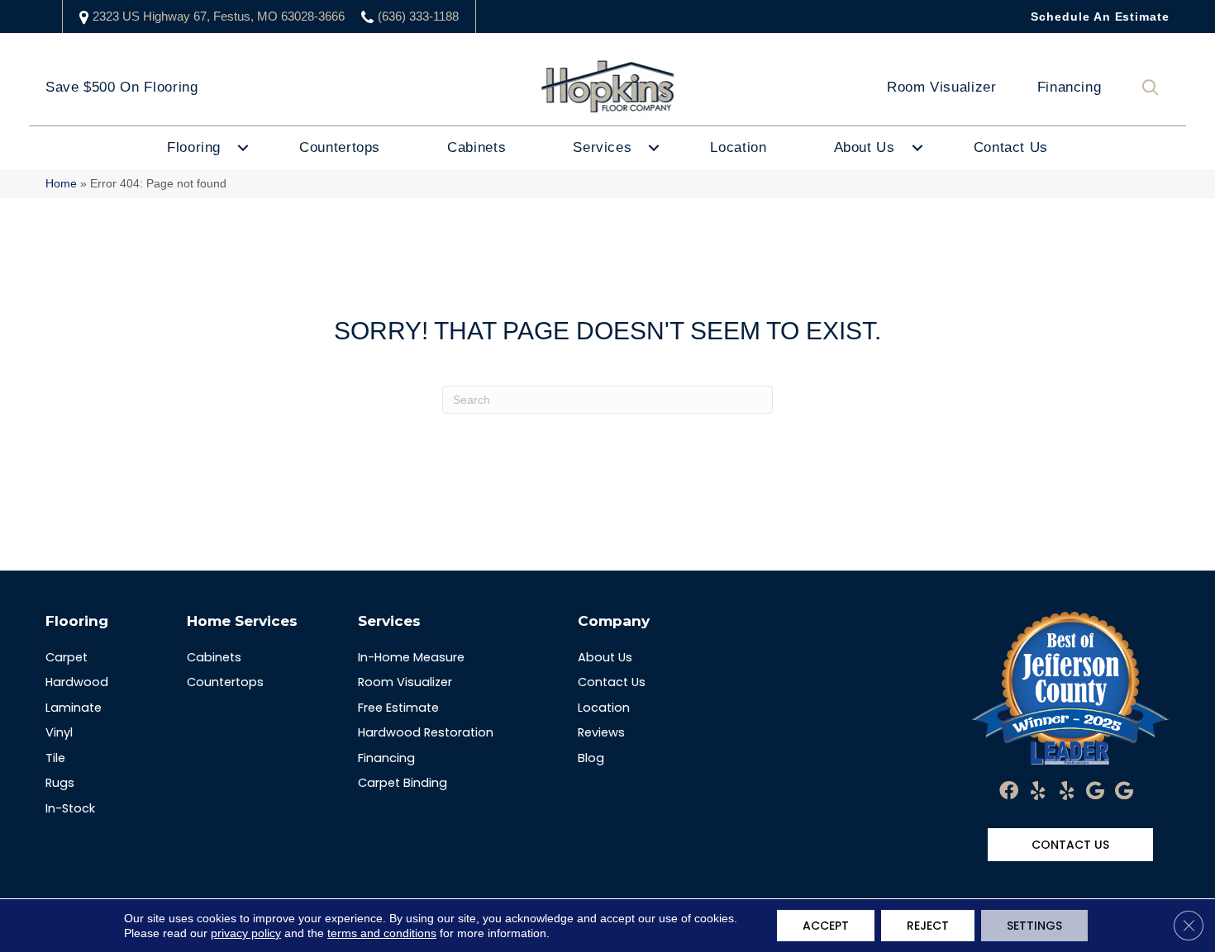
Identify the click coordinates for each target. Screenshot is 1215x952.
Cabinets (476, 147)
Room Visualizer (942, 87)
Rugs (59, 782)
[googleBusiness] (1095, 792)
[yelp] (1038, 792)
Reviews (601, 732)
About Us (864, 147)
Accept (826, 925)
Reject (928, 925)
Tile (55, 758)
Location (738, 147)
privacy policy (246, 933)
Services (602, 147)
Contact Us (1011, 147)
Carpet (66, 657)
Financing (1069, 87)
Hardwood (76, 682)
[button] (1154, 88)
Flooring (194, 147)
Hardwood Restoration (425, 732)
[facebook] (1008, 792)
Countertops (339, 147)
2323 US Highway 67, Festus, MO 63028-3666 (219, 16)
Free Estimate (398, 707)
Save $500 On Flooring (121, 87)
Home (61, 184)
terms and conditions (381, 933)
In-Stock (70, 808)
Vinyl (59, 732)
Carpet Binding (402, 782)
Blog (591, 758)
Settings (1034, 925)
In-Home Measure (411, 657)
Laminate (73, 707)
